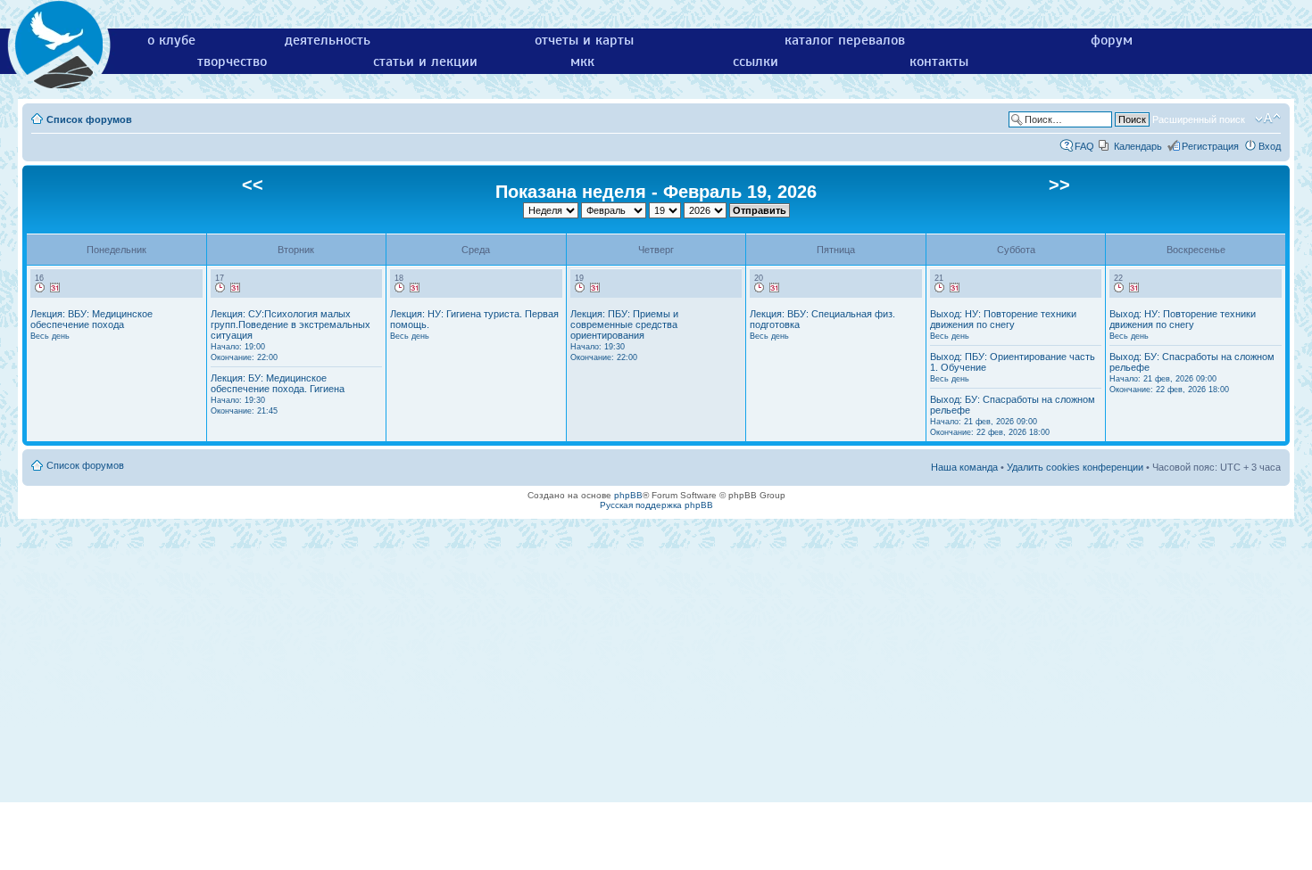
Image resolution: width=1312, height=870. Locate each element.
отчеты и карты (584, 40)
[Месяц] (55, 288)
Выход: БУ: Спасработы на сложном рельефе (1012, 415)
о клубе (171, 40)
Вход (1269, 146)
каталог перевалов (845, 40)
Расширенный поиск (1198, 119)
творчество (232, 61)
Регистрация (1210, 146)
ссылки (755, 61)
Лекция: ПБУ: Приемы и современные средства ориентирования (624, 335)
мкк (582, 61)
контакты (938, 61)
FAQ (1084, 146)
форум (1112, 40)
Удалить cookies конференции (1075, 467)
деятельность (327, 40)
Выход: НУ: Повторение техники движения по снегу (1003, 324)
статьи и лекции (425, 61)
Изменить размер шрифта (1268, 119)
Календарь (1138, 146)
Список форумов (89, 119)
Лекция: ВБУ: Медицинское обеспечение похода (91, 324)
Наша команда (964, 467)
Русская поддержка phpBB (656, 505)
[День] (40, 288)
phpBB (628, 495)
